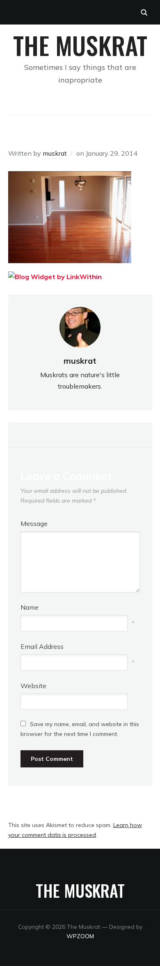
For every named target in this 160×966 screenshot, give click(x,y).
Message (34, 523)
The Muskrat (80, 45)
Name (30, 607)
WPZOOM (80, 936)
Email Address (42, 646)
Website (33, 686)
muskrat (55, 153)
